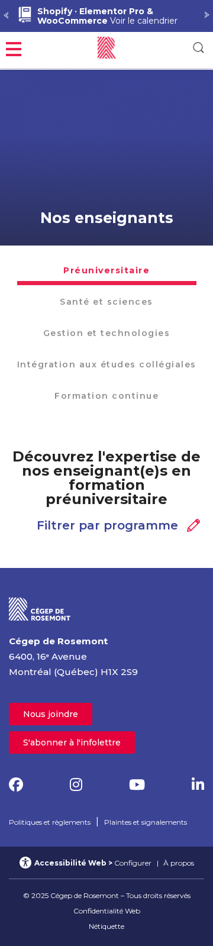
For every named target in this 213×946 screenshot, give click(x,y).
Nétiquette (106, 926)
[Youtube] (137, 784)
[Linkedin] (198, 784)
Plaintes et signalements (145, 822)
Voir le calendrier (107, 16)
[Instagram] (76, 784)
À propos (178, 862)
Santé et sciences (106, 301)
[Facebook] (16, 784)
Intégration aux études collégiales (106, 364)
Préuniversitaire (106, 270)
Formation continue (106, 395)
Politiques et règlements (50, 822)
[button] (13, 47)
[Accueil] (40, 608)
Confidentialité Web (106, 910)
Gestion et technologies (106, 333)
